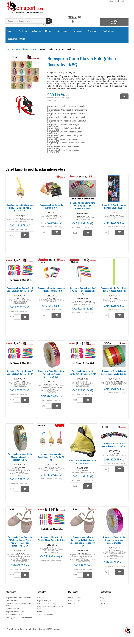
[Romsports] (25, 8)
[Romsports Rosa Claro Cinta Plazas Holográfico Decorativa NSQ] (51, 354)
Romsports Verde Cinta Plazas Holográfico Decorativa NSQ (66, 118)
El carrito (71, 603)
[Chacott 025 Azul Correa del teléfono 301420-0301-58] (114, 188)
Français (113, 1)
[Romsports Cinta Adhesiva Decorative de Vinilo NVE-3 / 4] (114, 354)
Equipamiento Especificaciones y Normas (50, 607)
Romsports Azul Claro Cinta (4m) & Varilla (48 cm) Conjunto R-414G (82, 205)
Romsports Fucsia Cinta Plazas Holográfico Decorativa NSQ (67, 111)
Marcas (48, 31)
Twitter (102, 603)
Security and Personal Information (18, 617)
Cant (12, 235)
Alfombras (36, 31)
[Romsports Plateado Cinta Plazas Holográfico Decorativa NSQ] (20, 437)
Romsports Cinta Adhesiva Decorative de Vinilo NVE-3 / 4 (114, 372)
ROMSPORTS (51, 212)
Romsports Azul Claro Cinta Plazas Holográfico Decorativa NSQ (64, 125)
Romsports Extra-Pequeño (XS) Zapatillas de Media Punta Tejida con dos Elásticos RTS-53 (20, 541)
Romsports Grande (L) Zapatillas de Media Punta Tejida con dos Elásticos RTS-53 (82, 541)
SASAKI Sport (19, 215)
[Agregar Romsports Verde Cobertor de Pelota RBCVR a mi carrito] (87, 486)
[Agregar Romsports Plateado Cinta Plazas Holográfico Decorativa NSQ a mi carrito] (25, 489)
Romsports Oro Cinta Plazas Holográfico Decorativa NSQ (66, 114)
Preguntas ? (104, 597)
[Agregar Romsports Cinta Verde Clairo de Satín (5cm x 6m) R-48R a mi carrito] (119, 315)
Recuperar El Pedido (16, 39)
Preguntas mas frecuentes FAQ (18, 597)
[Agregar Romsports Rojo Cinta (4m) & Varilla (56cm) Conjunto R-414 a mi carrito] (25, 317)
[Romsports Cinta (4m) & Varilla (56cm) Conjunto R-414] (82, 354)
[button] (114, 22)
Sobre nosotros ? (12, 600)
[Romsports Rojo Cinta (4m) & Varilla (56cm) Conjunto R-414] (20, 271)
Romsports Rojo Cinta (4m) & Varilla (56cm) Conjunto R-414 (20, 289)
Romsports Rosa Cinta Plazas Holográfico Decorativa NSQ (66, 122)
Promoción (77, 31)
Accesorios (62, 31)
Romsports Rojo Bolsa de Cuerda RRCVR (51, 206)
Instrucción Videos (44, 611)
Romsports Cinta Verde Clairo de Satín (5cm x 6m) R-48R (114, 289)
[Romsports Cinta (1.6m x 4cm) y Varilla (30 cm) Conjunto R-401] (82, 271)
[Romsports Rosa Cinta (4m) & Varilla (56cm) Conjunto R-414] (20, 354)
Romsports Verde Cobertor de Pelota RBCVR (82, 462)
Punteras (23, 31)
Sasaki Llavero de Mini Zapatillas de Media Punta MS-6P (51, 457)
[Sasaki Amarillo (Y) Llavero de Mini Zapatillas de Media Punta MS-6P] (20, 188)
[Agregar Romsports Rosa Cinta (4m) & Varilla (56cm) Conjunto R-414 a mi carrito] (25, 400)
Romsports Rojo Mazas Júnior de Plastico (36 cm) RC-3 (51, 289)
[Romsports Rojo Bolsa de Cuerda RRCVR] (51, 188)
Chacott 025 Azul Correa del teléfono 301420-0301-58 (114, 206)
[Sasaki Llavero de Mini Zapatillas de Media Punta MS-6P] (51, 437)
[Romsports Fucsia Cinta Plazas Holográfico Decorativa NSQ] (114, 520)
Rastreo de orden (75, 600)
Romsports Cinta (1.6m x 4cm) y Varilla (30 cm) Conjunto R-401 (82, 291)
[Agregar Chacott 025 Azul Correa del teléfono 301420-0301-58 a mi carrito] (119, 232)
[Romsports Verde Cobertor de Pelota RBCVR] (82, 441)
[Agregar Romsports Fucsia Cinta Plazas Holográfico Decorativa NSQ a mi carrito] (119, 572)
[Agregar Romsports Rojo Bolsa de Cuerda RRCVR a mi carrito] (56, 232)
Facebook (103, 600)
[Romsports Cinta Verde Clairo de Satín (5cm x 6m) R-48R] (114, 271)
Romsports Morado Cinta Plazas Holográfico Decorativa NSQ (63, 140)
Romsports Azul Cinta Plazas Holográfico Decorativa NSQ (66, 107)
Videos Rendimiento (45, 614)
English (123, 1)
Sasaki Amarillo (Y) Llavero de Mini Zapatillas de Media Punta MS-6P (20, 208)
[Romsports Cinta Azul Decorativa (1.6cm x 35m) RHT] (114, 432)
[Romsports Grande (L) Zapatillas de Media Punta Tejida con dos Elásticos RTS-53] (82, 520)
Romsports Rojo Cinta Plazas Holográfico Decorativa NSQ (66, 144)
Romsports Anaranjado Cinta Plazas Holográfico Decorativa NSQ (64, 136)
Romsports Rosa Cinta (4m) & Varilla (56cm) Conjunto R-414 (20, 372)
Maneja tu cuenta (75, 597)
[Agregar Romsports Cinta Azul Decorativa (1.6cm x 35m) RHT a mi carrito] (119, 469)
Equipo (10, 31)
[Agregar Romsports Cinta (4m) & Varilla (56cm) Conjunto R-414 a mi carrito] (87, 400)
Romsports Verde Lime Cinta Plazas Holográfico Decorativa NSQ (64, 133)
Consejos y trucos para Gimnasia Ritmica (18, 604)
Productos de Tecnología (47, 603)
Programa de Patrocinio (14, 611)
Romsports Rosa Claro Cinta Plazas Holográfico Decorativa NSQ (64, 129)
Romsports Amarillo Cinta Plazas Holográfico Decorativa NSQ (63, 151)
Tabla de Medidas (12, 608)
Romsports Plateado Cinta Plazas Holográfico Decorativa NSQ (63, 147)
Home (7, 49)
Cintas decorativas (29, 49)
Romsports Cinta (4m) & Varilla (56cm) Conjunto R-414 (83, 372)
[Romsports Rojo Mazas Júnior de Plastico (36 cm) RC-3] (51, 271)
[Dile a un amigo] (124, 96)
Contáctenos (108, 31)
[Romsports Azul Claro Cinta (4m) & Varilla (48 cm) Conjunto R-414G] (82, 187)
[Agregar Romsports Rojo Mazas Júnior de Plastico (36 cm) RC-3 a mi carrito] (56, 315)
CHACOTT (114, 212)
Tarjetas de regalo (44, 600)
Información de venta (13, 614)
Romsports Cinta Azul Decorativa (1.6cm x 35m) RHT (114, 445)
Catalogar (92, 31)
